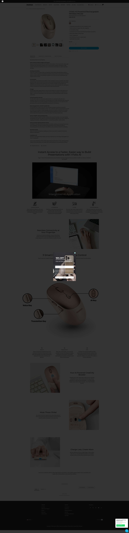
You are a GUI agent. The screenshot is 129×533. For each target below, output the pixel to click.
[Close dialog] (74, 252)
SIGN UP (64, 277)
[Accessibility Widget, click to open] (3, 1)
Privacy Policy (66, 273)
